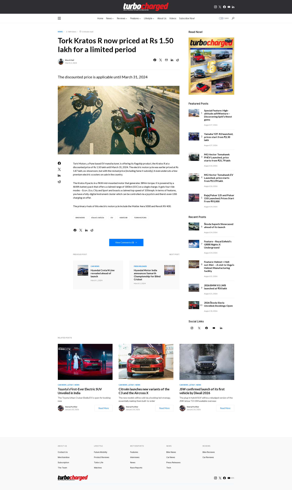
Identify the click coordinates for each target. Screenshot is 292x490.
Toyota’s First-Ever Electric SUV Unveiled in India (80, 391)
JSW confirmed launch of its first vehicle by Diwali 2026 (202, 391)
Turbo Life (98, 462)
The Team (62, 468)
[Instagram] (215, 6)
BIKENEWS (80, 217)
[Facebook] (224, 6)
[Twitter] (220, 6)
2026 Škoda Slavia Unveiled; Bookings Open (218, 304)
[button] (59, 18)
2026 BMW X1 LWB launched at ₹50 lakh (215, 287)
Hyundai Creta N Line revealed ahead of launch (103, 273)
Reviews (206, 446)
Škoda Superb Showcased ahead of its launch (218, 225)
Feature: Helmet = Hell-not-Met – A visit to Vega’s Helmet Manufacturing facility (219, 266)
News (60, 32)
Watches (98, 468)
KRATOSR (123, 217)
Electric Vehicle (97, 217)
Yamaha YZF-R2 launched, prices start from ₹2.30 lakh (218, 136)
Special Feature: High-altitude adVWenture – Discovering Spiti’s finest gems (218, 115)
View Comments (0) (124, 242)
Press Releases (140, 266)
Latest (70, 385)
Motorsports (137, 446)
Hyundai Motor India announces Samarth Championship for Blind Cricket (147, 275)
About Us (62, 446)
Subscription (63, 462)
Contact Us (63, 452)
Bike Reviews (209, 452)
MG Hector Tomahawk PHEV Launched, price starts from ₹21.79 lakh (217, 157)
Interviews (134, 457)
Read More (103, 408)
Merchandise (64, 457)
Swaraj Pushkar (71, 407)
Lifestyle (98, 446)
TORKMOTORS (140, 217)
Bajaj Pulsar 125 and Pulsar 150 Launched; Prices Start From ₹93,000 (219, 198)
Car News (95, 266)
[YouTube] (229, 6)
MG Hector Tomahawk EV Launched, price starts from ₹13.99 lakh (218, 177)
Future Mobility (100, 452)
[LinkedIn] (233, 6)
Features (134, 452)
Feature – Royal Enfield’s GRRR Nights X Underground (217, 244)
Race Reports (136, 468)
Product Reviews (101, 457)
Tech (168, 468)
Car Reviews (208, 457)
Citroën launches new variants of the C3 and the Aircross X (144, 391)
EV (112, 217)
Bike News (171, 452)
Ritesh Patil (69, 60)
